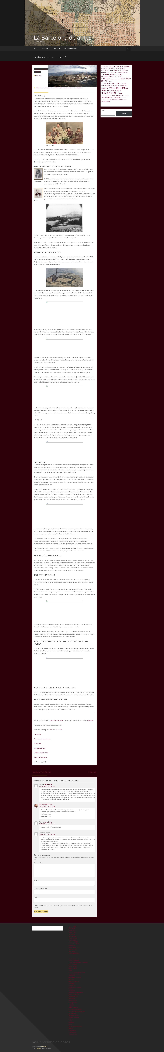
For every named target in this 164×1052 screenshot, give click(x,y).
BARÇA (118, 69)
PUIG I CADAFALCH (118, 96)
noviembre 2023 (74, 944)
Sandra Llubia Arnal (45, 805)
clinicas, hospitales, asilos (77, 972)
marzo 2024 (72, 936)
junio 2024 (72, 931)
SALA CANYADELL (105, 100)
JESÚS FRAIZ (45, 48)
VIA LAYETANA (105, 102)
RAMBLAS (117, 98)
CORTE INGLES (105, 72)
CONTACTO (56, 48)
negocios (37, 72)
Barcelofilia (37, 734)
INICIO (36, 48)
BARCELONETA (104, 68)
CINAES (111, 70)
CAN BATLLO (50, 88)
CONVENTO (125, 70)
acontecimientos (74, 959)
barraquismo (73, 964)
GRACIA (128, 79)
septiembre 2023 (74, 947)
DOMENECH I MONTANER (111, 74)
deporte (71, 979)
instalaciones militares (76, 993)
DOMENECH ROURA (107, 77)
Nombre (37, 880)
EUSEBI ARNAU (106, 79)
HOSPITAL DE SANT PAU (110, 83)
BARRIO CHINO (111, 69)
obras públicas (73, 1008)
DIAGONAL (113, 72)
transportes (72, 1032)
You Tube (59, 730)
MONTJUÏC (114, 85)
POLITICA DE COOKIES (71, 48)
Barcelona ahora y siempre (42, 739)
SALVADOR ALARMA (116, 100)
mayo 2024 (72, 932)
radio (70, 1021)
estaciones (72, 985)
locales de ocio (73, 996)
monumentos (73, 1002)
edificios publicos (74, 981)
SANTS (125, 100)
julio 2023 (72, 951)
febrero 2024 (73, 938)
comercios (72, 976)
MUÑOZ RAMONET (122, 85)
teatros (71, 1028)
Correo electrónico (40, 889)
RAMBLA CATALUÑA (107, 98)
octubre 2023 (73, 946)
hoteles (71, 989)
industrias (44, 69)
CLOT (119, 70)
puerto (71, 1019)
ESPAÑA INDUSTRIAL (61, 88)
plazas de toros (73, 1015)
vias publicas (73, 1034)
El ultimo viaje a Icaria (41, 753)
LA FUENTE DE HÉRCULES (42, 772)
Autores (90, 720)
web (51, 730)
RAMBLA (127, 96)
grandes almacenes (75, 987)
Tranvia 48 (37, 743)
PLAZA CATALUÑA (111, 93)
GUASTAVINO (71, 88)
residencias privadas (75, 1026)
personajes (72, 1013)
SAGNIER (123, 98)
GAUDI (123, 79)
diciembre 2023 (73, 942)
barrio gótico (73, 966)
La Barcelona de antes (62, 37)
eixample (37, 69)
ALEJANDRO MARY (41, 88)
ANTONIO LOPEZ (104, 66)
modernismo (73, 1000)
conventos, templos (75, 978)
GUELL (110, 81)
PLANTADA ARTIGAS (116, 90)
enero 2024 (72, 940)
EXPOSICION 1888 (115, 79)
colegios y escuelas (75, 974)
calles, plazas (73, 968)
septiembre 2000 (74, 953)
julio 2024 (72, 929)
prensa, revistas (74, 1017)
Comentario (38, 863)
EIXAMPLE (118, 77)
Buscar (103, 110)
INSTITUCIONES (74, 994)
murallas (71, 1004)
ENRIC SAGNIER (125, 77)
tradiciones (72, 1030)
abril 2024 (72, 934)
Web (35, 897)
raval (70, 1025)
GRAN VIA (104, 81)
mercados (72, 998)
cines (70, 970)
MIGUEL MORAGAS (105, 85)
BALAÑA (127, 66)
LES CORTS (79, 88)
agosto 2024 (72, 927)
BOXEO (122, 69)
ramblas (71, 1023)
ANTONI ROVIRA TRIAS (116, 67)
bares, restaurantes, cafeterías (78, 963)
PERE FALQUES (105, 90)
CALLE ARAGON (104, 70)
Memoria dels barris (40, 757)
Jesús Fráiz (38, 76)
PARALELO (104, 88)
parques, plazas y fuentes (77, 1011)
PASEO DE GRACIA (118, 87)
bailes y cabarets (74, 961)
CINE (116, 70)
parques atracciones (75, 1009)
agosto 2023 (72, 949)
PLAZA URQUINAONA (106, 96)
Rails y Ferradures (39, 748)
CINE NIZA (91, 772)
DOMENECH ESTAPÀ (123, 72)
